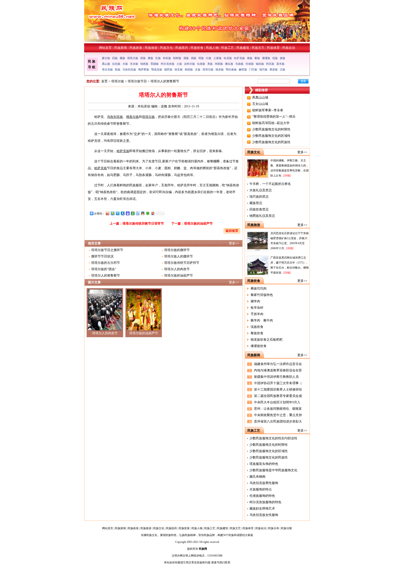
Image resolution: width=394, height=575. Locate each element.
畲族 (282, 58)
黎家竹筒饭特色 (262, 295)
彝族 (150, 58)
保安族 (178, 69)
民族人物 (212, 47)
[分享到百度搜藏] (127, 213)
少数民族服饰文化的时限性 (271, 129)
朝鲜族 (177, 58)
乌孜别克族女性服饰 (263, 515)
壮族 (158, 58)
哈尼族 (228, 58)
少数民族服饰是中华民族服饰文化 (273, 470)
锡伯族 (260, 63)
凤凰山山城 (260, 97)
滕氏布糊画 (257, 476)
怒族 (117, 69)
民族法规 (286, 528)
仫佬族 (201, 63)
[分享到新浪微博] (107, 213)
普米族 (280, 63)
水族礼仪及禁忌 (260, 190)
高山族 (106, 63)
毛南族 (239, 63)
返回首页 (232, 231)
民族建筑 (242, 47)
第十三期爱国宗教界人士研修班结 (278, 389)
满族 (186, 58)
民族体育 (273, 47)
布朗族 (219, 63)
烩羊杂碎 (257, 307)
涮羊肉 (255, 301)
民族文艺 (258, 47)
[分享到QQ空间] (112, 213)
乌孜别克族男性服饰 (263, 483)
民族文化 (166, 47)
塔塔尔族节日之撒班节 (107, 250)
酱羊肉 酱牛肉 (262, 320)
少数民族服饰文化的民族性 (271, 142)
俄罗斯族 (143, 69)
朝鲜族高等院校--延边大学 (271, 123)
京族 (197, 69)
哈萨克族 (239, 58)
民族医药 (181, 47)
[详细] (287, 175)
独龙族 (219, 69)
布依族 (167, 58)
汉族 (282, 69)
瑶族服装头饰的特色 (263, 464)
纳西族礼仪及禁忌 (262, 216)
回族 (115, 58)
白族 (208, 58)
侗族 (193, 58)
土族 (179, 63)
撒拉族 (229, 63)
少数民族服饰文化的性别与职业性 (273, 438)
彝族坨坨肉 (259, 288)
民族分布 (273, 528)
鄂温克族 (156, 69)
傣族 (249, 58)
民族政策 (136, 47)
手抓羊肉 (257, 314)
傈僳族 (266, 58)
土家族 (217, 58)
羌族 (210, 63)
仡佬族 (250, 63)
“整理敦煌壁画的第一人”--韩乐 (274, 116)
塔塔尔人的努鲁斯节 (105, 275)
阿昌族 (270, 63)
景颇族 (154, 63)
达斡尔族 (189, 63)
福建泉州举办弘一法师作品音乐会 (278, 364)
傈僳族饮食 (259, 346)
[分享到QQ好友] (142, 213)
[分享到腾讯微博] (117, 213)
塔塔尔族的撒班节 (177, 250)
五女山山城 (260, 104)
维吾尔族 (132, 58)
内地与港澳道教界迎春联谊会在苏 (278, 370)
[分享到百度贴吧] (137, 213)
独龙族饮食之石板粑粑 (267, 339)
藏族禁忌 (255, 203)
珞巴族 (263, 69)
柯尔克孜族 (167, 63)
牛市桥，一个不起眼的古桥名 (270, 184)
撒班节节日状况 (102, 256)
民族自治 (288, 47)
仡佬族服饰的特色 (262, 495)
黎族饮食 (257, 333)
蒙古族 (106, 58)
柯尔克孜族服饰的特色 (265, 502)
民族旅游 (151, 47)
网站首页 (105, 47)
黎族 (257, 58)
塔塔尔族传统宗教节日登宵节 (143, 223)
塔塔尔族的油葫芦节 (198, 223)
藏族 (122, 58)
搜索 (303, 81)
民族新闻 (120, 47)
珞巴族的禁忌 (259, 196)
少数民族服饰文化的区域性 (271, 135)
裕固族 (189, 69)
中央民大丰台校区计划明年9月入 (277, 402)
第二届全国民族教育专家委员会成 (278, 396)
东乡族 (134, 63)
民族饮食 (197, 47)
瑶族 (201, 58)
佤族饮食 (257, 327)
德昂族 (168, 69)
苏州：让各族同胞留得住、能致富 (278, 408)
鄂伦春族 (231, 69)
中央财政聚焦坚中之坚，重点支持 (278, 415)
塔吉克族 (107, 69)
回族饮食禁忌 (259, 209)
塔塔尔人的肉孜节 (177, 269)
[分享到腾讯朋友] (147, 213)
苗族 (143, 58)
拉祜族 (116, 63)
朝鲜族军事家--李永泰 (267, 110)
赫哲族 (243, 69)
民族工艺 (227, 47)
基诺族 (274, 69)
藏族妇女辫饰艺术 (262, 508)
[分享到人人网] (122, 213)
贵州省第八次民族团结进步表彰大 (278, 421)
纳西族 (144, 63)
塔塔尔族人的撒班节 (178, 256)
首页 (104, 81)
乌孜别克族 (129, 69)
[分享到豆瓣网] (132, 213)
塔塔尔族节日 (137, 81)
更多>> (234, 243)
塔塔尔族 (207, 69)
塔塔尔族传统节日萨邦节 (181, 262)
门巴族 (253, 69)
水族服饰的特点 (260, 489)
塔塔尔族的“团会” (103, 269)
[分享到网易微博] (152, 213)
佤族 (275, 58)
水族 (125, 63)
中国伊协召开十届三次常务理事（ (278, 383)
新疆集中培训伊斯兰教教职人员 (276, 376)
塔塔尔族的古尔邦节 (105, 262)
